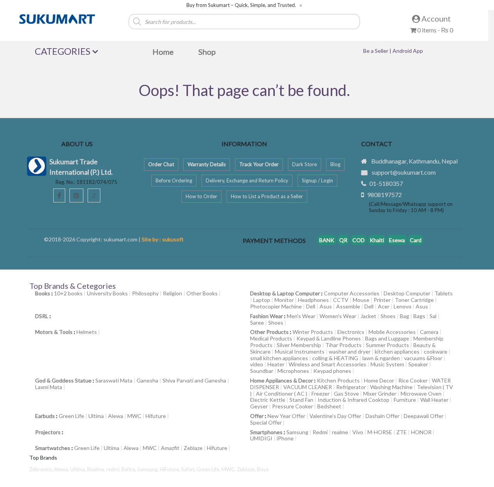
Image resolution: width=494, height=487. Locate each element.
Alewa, (62, 469)
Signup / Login (317, 180)
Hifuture (155, 416)
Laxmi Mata (48, 387)
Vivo (357, 432)
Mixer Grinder (379, 393)
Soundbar (261, 370)
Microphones (293, 370)
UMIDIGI (261, 438)
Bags (419, 316)
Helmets (86, 332)
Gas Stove (346, 393)
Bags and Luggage (387, 338)
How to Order (201, 196)
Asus (326, 306)
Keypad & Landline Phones (328, 338)
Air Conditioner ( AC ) (281, 393)
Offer (257, 416)
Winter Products (313, 332)
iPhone (285, 438)
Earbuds (45, 416)
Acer (383, 306)
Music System (387, 364)
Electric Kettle (267, 399)
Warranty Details (207, 164)
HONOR (421, 432)
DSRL (41, 316)
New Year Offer (286, 416)
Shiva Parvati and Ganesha (194, 380)
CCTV (341, 300)
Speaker (418, 364)
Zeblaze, (247, 469)
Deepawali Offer (423, 416)
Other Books (202, 293)
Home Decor (379, 380)
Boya (263, 469)
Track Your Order (259, 164)
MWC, (229, 469)
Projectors (48, 432)
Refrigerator (351, 387)
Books (42, 293)
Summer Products (387, 345)
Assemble (348, 306)
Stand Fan (301, 399)
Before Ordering (174, 180)
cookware (435, 351)
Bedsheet (329, 406)
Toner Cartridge (414, 300)
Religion (172, 293)
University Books (107, 293)
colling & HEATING (335, 358)
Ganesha (147, 380)
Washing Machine (391, 387)
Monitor (284, 300)
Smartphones (266, 432)
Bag (404, 316)
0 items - (434, 30)
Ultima (96, 416)
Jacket (368, 316)
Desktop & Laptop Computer (285, 293)
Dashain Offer (382, 416)
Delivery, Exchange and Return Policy (247, 180)
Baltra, (129, 469)
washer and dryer (349, 351)
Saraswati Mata (113, 380)
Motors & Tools (54, 332)
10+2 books (68, 293)
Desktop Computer (407, 293)
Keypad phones (332, 370)
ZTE (401, 432)
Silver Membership (299, 345)
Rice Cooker (413, 380)
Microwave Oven (421, 393)
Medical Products (271, 338)
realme (340, 432)
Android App (407, 50)
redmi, (114, 469)
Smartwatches (52, 448)
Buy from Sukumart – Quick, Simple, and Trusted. (241, 5)
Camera (429, 332)
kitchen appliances (397, 351)
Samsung (297, 432)
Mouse (361, 300)
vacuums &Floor (423, 358)
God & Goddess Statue (63, 380)
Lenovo (402, 306)
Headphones (313, 300)
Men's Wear (301, 316)
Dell (310, 306)
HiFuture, (170, 469)
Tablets (444, 293)
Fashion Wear (266, 316)
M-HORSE (379, 432)
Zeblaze (193, 448)
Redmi (320, 432)
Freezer (320, 393)
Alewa (115, 416)
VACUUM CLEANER (307, 387)
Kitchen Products (338, 380)
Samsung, (148, 469)
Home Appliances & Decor (281, 380)
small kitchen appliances (279, 358)
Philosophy (145, 293)
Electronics (350, 332)
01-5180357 (386, 183)
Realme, (96, 469)
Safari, (188, 469)
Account (435, 18)
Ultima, (78, 469)
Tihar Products (343, 345)
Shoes (388, 316)
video (256, 364)
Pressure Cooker (292, 406)
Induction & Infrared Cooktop (353, 399)
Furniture (405, 399)
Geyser (259, 406)
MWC (134, 416)
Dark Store (304, 164)
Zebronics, (41, 469)
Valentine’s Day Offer (335, 416)
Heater (275, 364)
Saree (257, 322)
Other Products (269, 332)
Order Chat (161, 164)
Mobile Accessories (392, 332)
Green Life (71, 416)
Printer (382, 300)
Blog (335, 164)
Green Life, (209, 469)
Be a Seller (376, 50)
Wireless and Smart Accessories (327, 364)
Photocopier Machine (276, 306)
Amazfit (170, 448)
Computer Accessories (351, 293)
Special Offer (266, 422)
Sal (433, 316)
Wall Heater (434, 399)
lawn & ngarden (381, 358)
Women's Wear (338, 316)
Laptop (261, 300)
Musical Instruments (300, 351)
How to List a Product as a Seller (267, 196)
